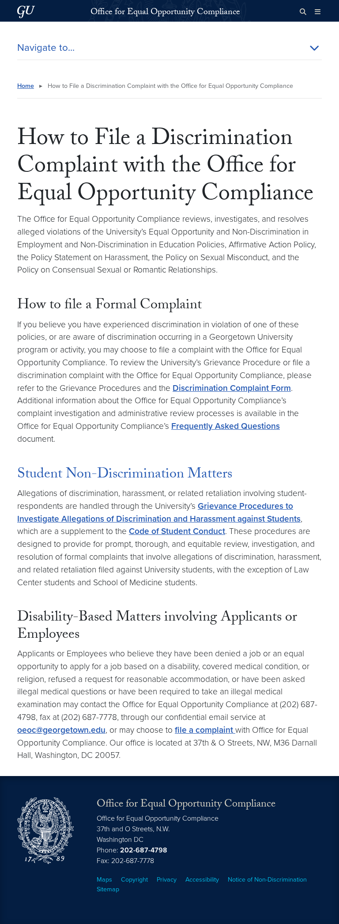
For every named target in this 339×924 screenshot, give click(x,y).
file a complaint (205, 730)
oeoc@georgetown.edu (61, 730)
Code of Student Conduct (177, 531)
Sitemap (108, 889)
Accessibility (202, 879)
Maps (104, 879)
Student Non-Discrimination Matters (124, 475)
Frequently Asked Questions (225, 426)
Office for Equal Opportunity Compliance (165, 13)
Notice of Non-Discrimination (267, 879)
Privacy (167, 879)
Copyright (134, 879)
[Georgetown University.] (26, 11)
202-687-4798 (143, 850)
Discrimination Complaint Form (232, 388)
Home (25, 86)
